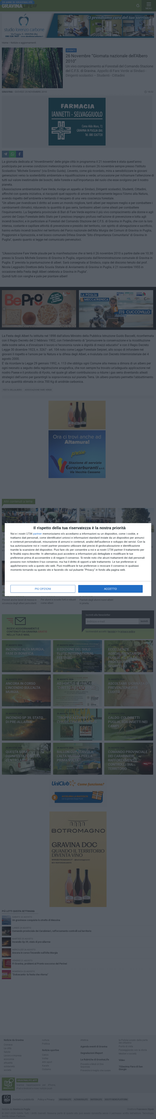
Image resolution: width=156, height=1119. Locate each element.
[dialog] (78, 559)
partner (37, 533)
